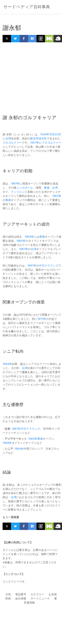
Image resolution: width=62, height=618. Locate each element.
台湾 (8, 138)
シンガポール (24, 187)
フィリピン (18, 191)
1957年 (34, 142)
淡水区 (42, 138)
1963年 (56, 196)
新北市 (34, 138)
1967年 (23, 249)
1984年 (7, 364)
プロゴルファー (12, 142)
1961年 (15, 183)
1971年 (41, 319)
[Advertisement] (31, 77)
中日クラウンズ (48, 265)
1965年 (20, 240)
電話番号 (20, 594)
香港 (46, 187)
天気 (8, 594)
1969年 (7, 442)
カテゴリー (37, 594)
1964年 (29, 236)
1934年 (44, 134)
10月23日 (55, 134)
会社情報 (20, 598)
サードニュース (40, 598)
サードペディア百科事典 (26, 6)
